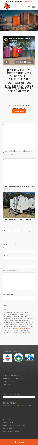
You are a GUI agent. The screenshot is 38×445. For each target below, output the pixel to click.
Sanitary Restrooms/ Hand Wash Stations (14, 425)
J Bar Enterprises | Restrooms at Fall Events (17, 219)
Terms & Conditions (18, 328)
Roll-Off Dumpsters (8, 422)
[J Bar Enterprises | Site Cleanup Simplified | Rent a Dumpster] (19, 172)
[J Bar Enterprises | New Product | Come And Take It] (19, 136)
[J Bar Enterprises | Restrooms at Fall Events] (19, 205)
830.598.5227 (12, 381)
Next (36, 20)
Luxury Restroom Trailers (10, 428)
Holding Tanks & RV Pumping (11, 431)
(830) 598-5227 (28, 1)
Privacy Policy (7, 384)
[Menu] (32, 6)
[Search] (28, 6)
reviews (5, 408)
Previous (1, 20)
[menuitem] (28, 6)
